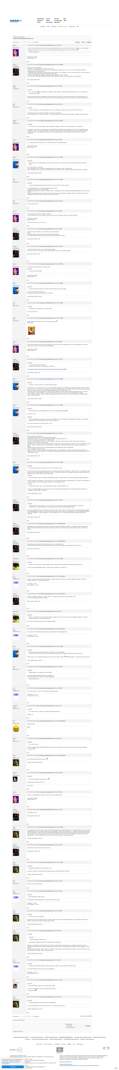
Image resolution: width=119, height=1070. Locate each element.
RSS (83, 42)
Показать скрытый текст (34, 51)
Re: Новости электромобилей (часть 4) (47, 45)
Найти (48, 26)
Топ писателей (57, 1044)
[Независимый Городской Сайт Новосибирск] (16, 21)
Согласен (12, 1066)
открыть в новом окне (70, 1027)
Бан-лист (64, 1044)
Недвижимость (40, 18)
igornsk (19, 1031)
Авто (18, 36)
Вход (78, 26)
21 (32, 42)
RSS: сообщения (48, 1044)
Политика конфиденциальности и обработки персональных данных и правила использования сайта (79, 1065)
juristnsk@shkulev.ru (41, 1066)
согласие (14, 1062)
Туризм (48, 18)
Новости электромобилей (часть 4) (46, 523)
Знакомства (40, 20)
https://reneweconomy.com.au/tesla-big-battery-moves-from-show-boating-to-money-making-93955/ (47, 369)
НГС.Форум (15, 36)
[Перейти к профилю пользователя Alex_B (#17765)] (16, 167)
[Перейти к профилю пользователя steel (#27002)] (15, 987)
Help (74, 1044)
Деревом (89, 42)
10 (29, 42)
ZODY (65, 20)
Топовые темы (72, 26)
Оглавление (42, 26)
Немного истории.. (31, 723)
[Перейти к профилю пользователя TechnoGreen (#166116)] (16, 569)
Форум (38, 22)
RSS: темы (39, 1044)
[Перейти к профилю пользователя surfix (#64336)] (16, 765)
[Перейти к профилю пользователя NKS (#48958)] (16, 731)
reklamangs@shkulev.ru (103, 1055)
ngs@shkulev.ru (25, 1065)
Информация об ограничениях (66, 1061)
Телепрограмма (58, 20)
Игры (65, 18)
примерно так (51, 676)
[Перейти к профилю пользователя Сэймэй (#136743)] (16, 75)
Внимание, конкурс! (62, 26)
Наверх (116, 1067)
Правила (69, 1044)
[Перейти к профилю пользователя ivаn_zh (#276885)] (16, 56)
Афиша (48, 20)
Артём (22, 1031)
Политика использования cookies (66, 1064)
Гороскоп (56, 18)
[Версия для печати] (27, 61)
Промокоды (57, 22)
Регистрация (54, 26)
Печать (78, 42)
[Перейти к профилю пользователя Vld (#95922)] (16, 586)
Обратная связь (80, 1044)
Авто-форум (22, 36)
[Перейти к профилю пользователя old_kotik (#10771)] (15, 781)
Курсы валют (49, 22)
